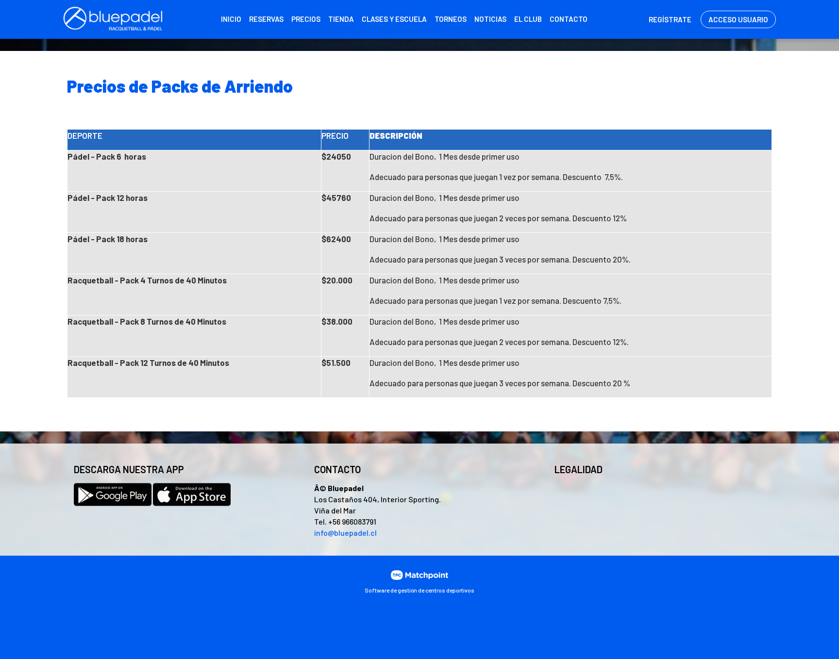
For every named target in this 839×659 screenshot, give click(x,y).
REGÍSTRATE (670, 19)
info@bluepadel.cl (345, 532)
